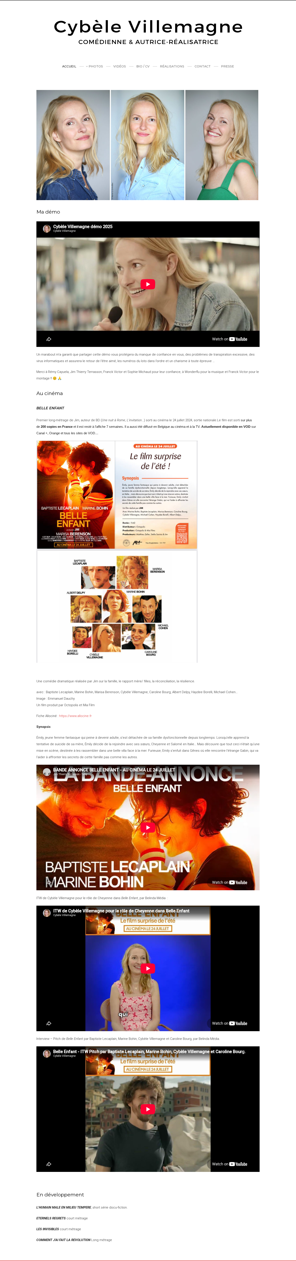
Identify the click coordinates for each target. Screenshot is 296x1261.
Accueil (69, 66)
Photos (96, 66)
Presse (227, 66)
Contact (203, 66)
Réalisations (172, 66)
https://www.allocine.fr (75, 716)
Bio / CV (143, 66)
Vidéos (119, 66)
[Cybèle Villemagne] (148, 33)
